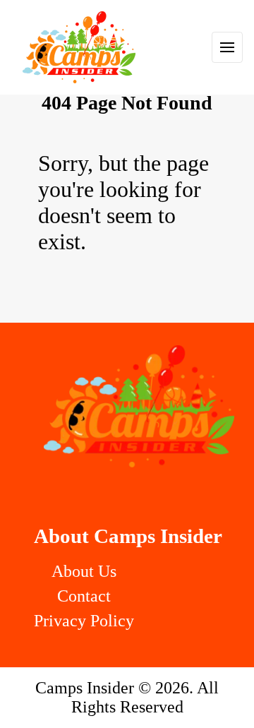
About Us (84, 571)
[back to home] (79, 47)
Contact (84, 596)
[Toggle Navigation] (227, 47)
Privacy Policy (84, 620)
